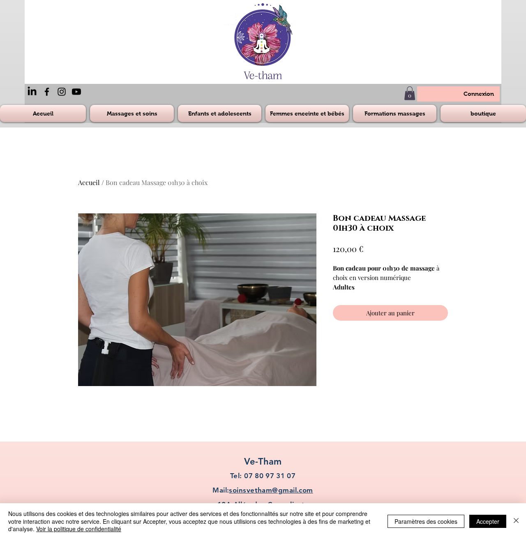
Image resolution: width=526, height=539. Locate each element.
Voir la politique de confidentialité (78, 529)
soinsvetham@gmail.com (271, 490)
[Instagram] (61, 91)
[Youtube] (76, 91)
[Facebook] (47, 91)
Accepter (487, 521)
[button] (409, 93)
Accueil (89, 182)
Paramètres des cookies (425, 521)
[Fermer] (516, 521)
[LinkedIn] (32, 91)
